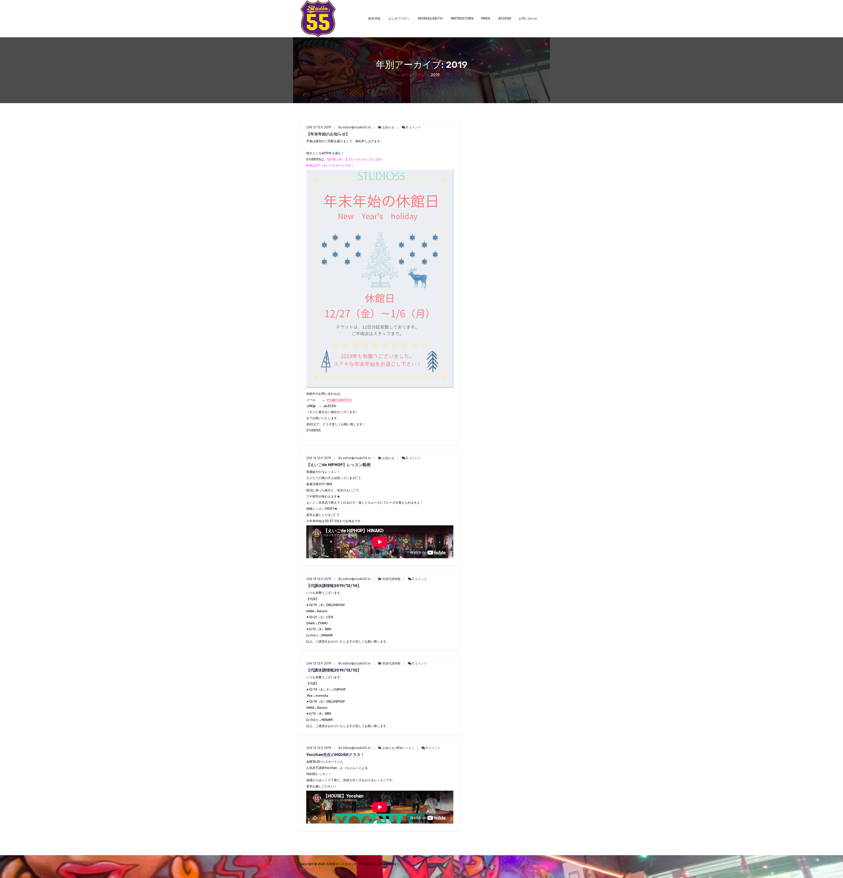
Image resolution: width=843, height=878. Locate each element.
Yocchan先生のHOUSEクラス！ (335, 754)
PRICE (485, 18)
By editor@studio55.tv (355, 127)
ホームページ (413, 74)
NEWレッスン (405, 748)
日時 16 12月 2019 (318, 458)
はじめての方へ (399, 18)
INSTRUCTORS (462, 18)
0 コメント (413, 127)
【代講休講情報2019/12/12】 (333, 670)
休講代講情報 (391, 579)
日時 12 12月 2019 (318, 663)
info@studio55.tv (339, 400)
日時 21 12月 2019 (318, 127)
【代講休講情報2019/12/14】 (333, 585)
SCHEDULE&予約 (430, 18)
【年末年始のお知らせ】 (328, 134)
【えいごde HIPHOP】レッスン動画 (338, 464)
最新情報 (374, 18)
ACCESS (504, 18)
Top (832, 867)
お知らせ (388, 127)
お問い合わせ (528, 18)
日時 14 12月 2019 (318, 579)
